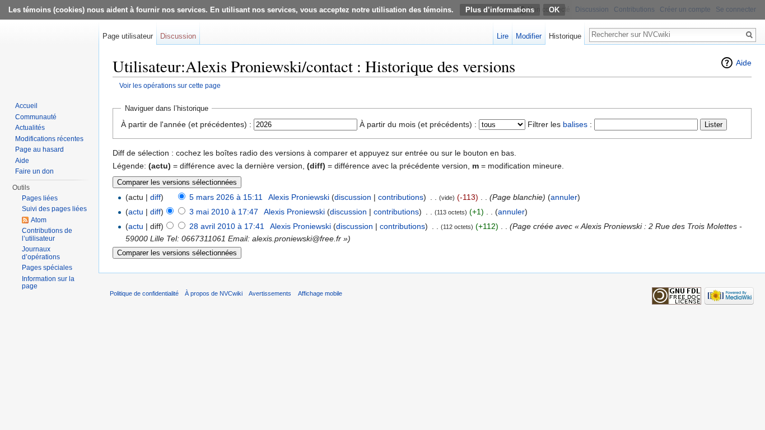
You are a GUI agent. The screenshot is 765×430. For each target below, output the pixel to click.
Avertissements (270, 293)
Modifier (529, 36)
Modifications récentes (49, 139)
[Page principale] (49, 45)
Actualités (30, 128)
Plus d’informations (499, 10)
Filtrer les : (560, 124)
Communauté (36, 117)
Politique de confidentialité (144, 293)
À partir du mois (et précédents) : (418, 124)
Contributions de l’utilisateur (47, 234)
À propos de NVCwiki (213, 293)
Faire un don (34, 171)
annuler (564, 197)
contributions (400, 197)
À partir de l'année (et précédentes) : (186, 124)
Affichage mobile (320, 293)
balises (575, 124)
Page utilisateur (127, 36)
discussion (352, 197)
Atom (38, 220)
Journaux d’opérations (41, 253)
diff (155, 197)
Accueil (26, 106)
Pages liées (40, 198)
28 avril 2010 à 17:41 (226, 226)
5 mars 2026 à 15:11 (226, 197)
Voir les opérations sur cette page (170, 85)
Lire (503, 36)
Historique (565, 36)
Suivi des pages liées (54, 209)
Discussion (178, 36)
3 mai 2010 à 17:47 (223, 211)
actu (135, 211)
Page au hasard (39, 149)
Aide (744, 62)
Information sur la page (48, 283)
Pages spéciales (47, 268)
